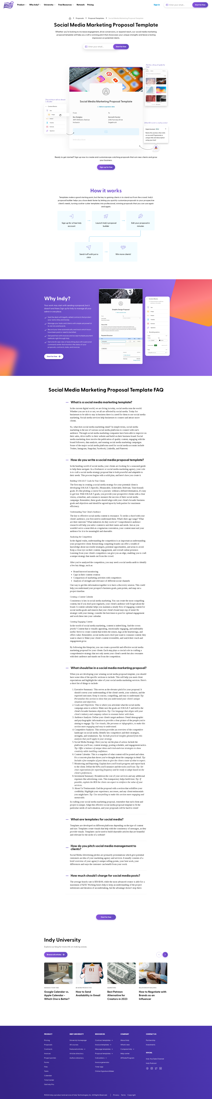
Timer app (99, 1067)
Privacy (116, 1095)
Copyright (131, 1095)
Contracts (48, 1049)
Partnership (150, 1040)
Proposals (80, 18)
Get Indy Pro (49, 1084)
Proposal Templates (96, 18)
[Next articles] (165, 954)
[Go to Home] (9, 4)
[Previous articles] (159, 954)
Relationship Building (147, 988)
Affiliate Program (127, 1058)
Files (46, 1067)
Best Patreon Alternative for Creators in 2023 (117, 995)
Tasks (46, 1071)
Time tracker (49, 1080)
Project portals (50, 1058)
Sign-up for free (106, 167)
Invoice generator (102, 1062)
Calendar (48, 1075)
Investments (150, 1045)
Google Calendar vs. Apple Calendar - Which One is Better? (56, 995)
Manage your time (51, 988)
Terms (123, 1095)
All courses (74, 1045)
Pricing (47, 1040)
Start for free (200, 5)
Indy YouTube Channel (155, 1059)
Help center (125, 1053)
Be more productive (84, 988)
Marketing (111, 988)
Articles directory (76, 1053)
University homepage (78, 1040)
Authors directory (77, 1058)
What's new (125, 1045)
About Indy (124, 1040)
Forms (46, 1062)
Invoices (47, 1053)
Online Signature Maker (104, 1071)
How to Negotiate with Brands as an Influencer (152, 995)
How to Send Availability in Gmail (88, 994)
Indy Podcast (151, 1063)
